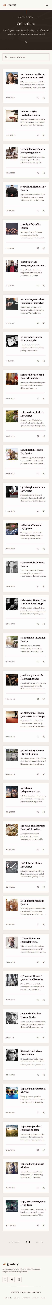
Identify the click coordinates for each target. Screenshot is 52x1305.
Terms (44, 1298)
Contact (26, 1298)
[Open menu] (46, 4)
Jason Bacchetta (34, 1292)
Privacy (35, 1298)
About (17, 1298)
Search (8, 1298)
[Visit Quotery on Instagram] (19, 1279)
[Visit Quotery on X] (5, 1279)
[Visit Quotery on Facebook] (12, 1279)
